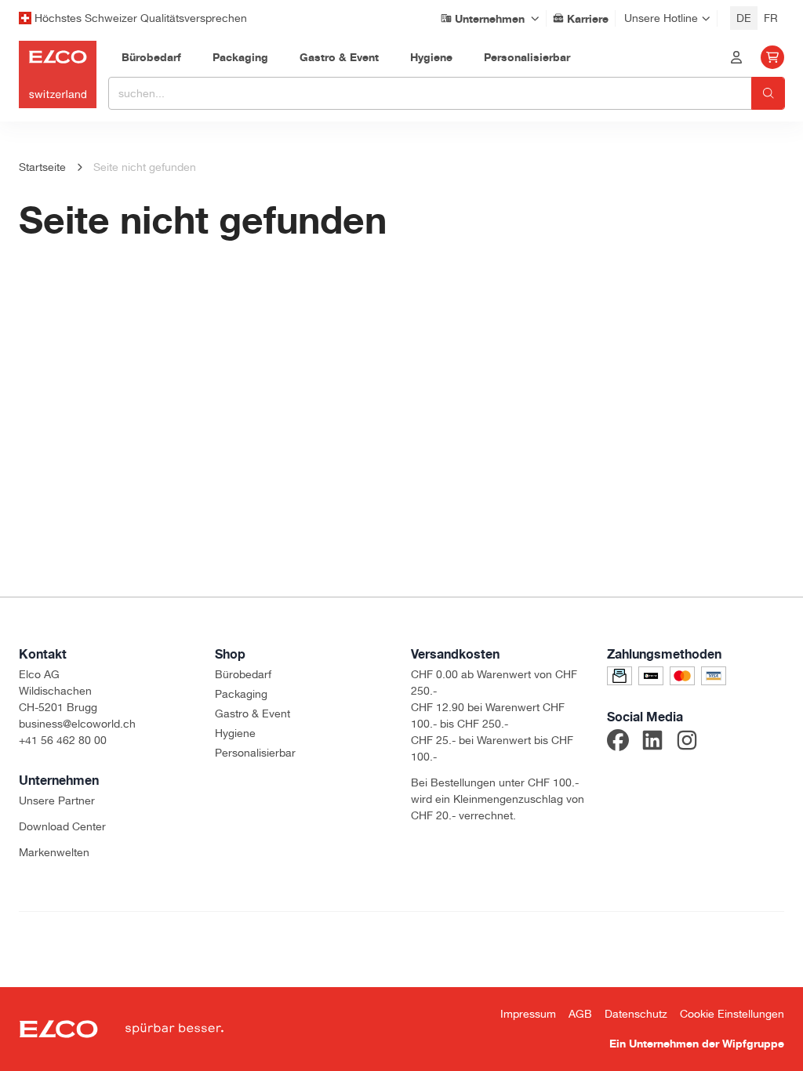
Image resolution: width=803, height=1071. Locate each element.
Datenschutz (636, 1013)
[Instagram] (687, 742)
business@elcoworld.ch (77, 723)
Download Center (62, 826)
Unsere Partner (57, 800)
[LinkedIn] (652, 742)
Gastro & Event (252, 713)
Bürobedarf (243, 674)
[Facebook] (618, 742)
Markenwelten (54, 852)
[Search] (768, 93)
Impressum (528, 1013)
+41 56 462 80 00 (63, 740)
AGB (580, 1013)
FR (771, 18)
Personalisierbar (255, 752)
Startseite (42, 167)
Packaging (241, 694)
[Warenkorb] (772, 57)
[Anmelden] (736, 57)
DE (743, 18)
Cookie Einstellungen (732, 1013)
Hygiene (235, 733)
